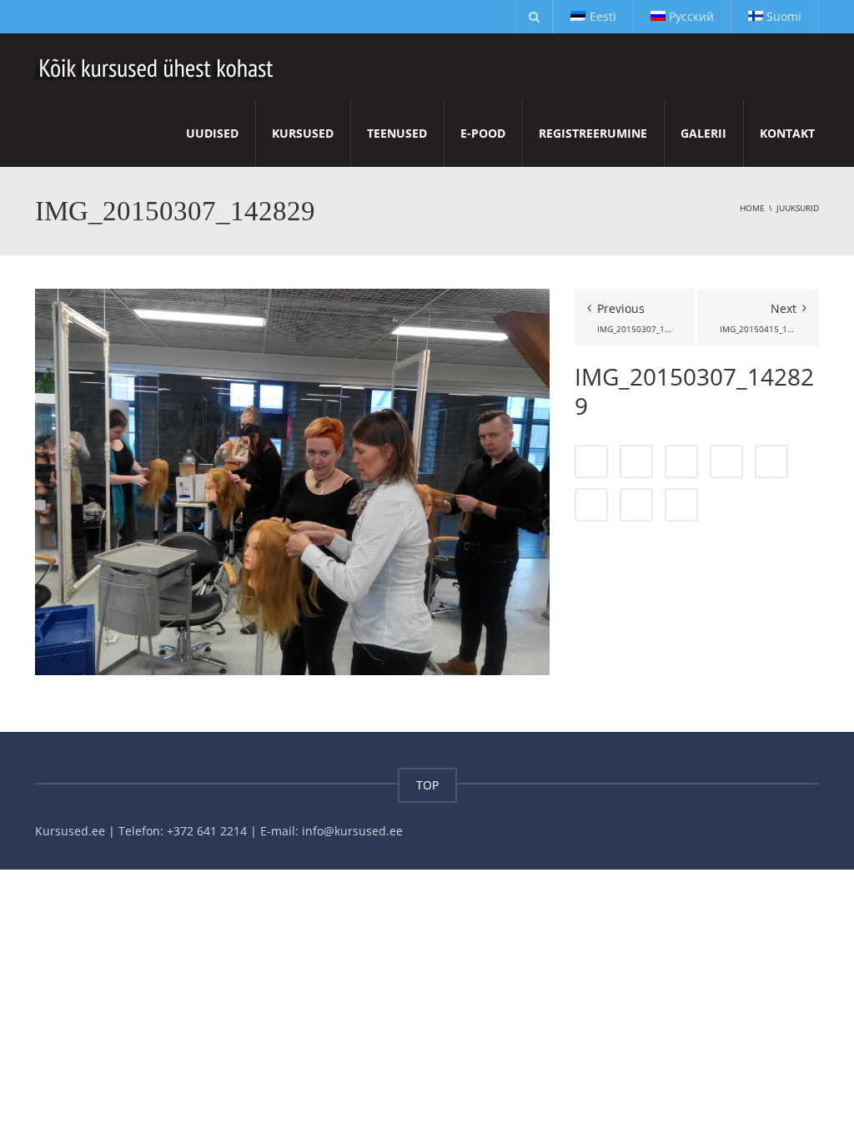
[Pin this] (591, 505)
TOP (427, 785)
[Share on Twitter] (636, 461)
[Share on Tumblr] (726, 461)
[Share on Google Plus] (771, 461)
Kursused (303, 133)
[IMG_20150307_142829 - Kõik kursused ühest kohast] (157, 66)
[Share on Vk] (636, 505)
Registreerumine (593, 133)
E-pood (482, 133)
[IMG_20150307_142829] (292, 480)
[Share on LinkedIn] (681, 461)
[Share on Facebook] (591, 461)
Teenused (397, 133)
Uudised (212, 133)
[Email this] (681, 505)
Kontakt (787, 133)
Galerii (703, 133)
